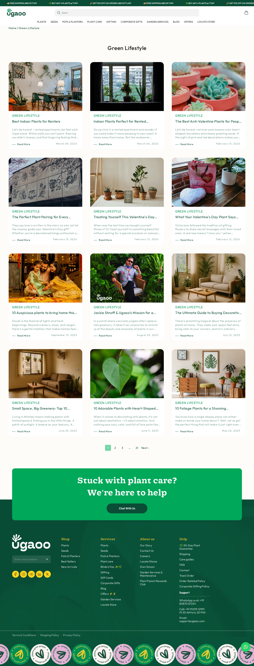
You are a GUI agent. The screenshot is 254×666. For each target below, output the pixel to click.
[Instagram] (23, 574)
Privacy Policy (71, 635)
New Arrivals (69, 566)
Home (12, 28)
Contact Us (147, 550)
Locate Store (108, 604)
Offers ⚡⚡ (108, 593)
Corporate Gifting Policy (194, 586)
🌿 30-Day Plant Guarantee (189, 547)
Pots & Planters (70, 556)
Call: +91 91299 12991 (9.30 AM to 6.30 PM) (192, 611)
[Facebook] (15, 574)
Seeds (65, 550)
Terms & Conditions (24, 635)
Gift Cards (107, 577)
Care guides (186, 559)
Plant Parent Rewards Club (153, 582)
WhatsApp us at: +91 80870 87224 (191, 602)
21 (137, 448)
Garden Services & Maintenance (151, 574)
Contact (184, 570)
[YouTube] (31, 574)
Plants (65, 545)
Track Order (186, 575)
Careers (145, 556)
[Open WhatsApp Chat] (246, 647)
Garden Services (111, 599)
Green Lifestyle (29, 28)
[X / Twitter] (47, 574)
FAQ (182, 564)
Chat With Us (127, 508)
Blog (103, 588)
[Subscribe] (47, 559)
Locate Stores (148, 561)
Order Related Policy (192, 581)
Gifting (105, 572)
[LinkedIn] (39, 574)
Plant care (107, 561)
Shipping (184, 554)
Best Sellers (68, 561)
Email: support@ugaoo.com (192, 619)
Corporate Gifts (110, 583)
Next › (145, 448)
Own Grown (147, 566)
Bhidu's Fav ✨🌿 (111, 566)
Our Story (146, 545)
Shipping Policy (49, 635)
